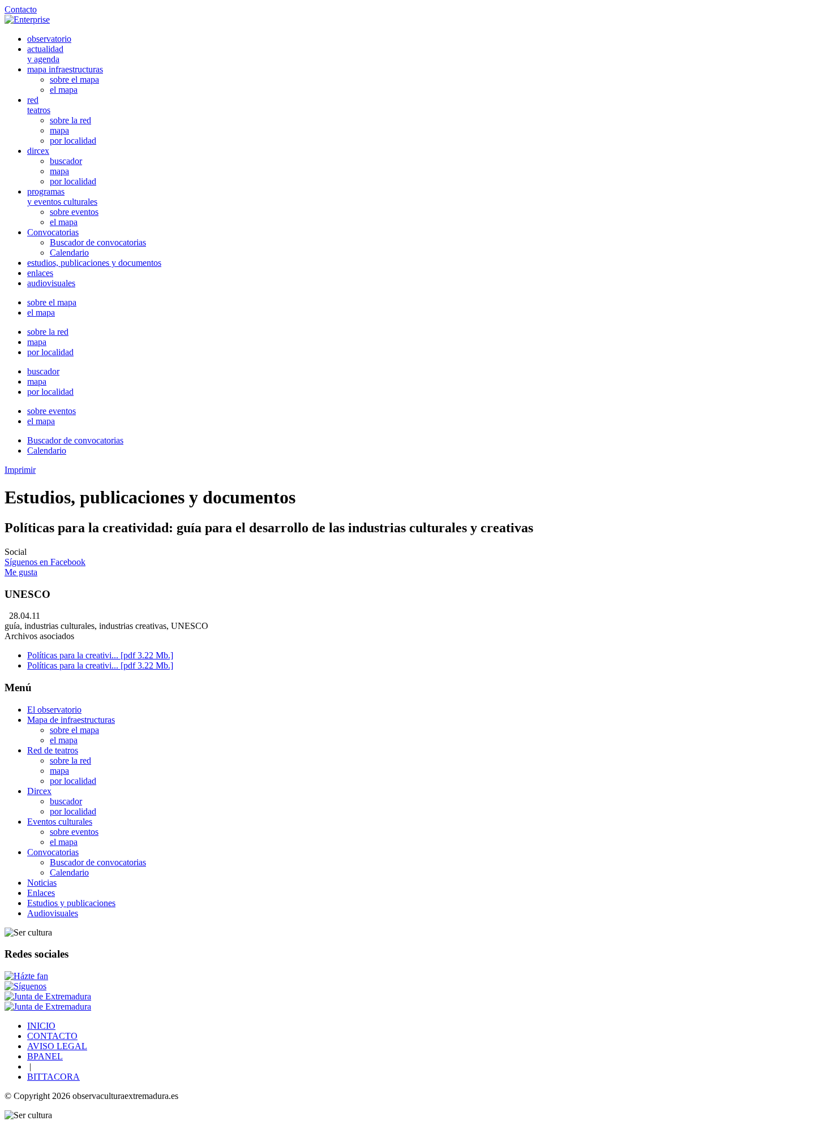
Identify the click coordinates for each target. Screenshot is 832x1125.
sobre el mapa (74, 79)
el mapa (64, 89)
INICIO (41, 1026)
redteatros (38, 105)
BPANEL (45, 1056)
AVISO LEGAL (57, 1046)
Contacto (21, 9)
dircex (38, 151)
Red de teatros (52, 750)
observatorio (49, 39)
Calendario (69, 252)
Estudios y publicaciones (71, 903)
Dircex (39, 791)
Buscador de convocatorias (98, 242)
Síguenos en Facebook (45, 562)
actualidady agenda (45, 54)
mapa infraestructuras (65, 69)
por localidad (73, 140)
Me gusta (21, 572)
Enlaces (41, 893)
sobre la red (70, 120)
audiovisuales (51, 283)
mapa (59, 130)
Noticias (42, 882)
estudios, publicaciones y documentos (94, 263)
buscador (66, 161)
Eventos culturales (59, 821)
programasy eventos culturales (62, 196)
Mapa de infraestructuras (71, 720)
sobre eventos (74, 212)
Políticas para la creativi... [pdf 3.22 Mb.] (100, 655)
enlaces (40, 273)
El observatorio (54, 709)
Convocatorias (53, 232)
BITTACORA (53, 1076)
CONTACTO (52, 1036)
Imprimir (20, 470)
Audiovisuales (52, 913)
